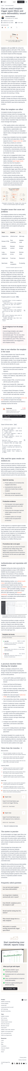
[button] (21, 748)
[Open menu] (26, 2)
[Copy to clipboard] (24, 310)
